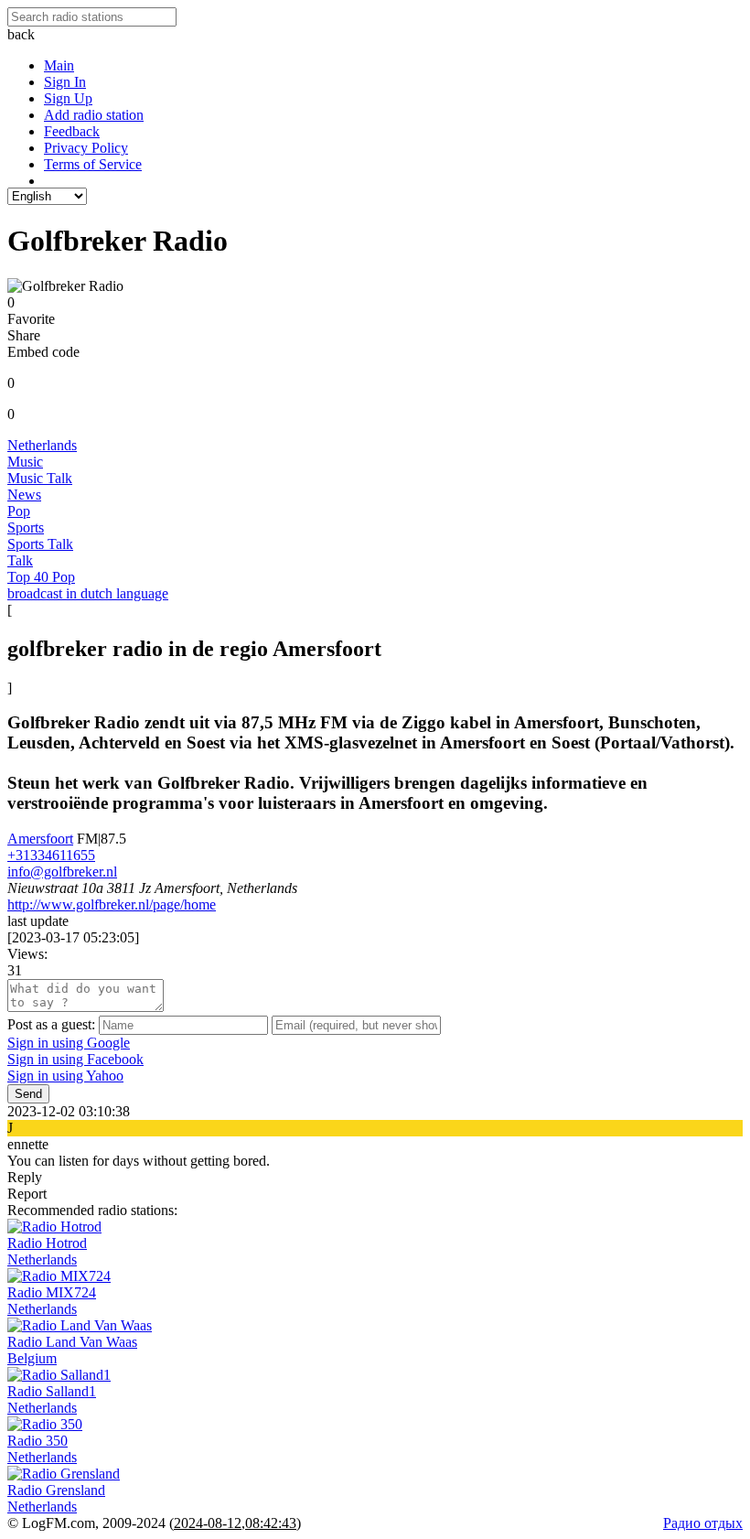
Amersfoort (40, 838)
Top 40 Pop (41, 577)
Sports (25, 527)
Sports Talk (40, 544)
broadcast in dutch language (87, 593)
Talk (20, 560)
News (24, 494)
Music (25, 461)
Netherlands (42, 445)
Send (28, 1094)
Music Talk (39, 478)
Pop (18, 511)
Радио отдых (703, 1523)
